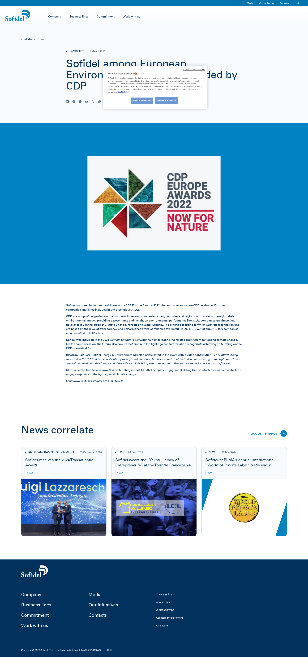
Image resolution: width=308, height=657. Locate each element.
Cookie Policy (164, 601)
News (41, 39)
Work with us (131, 16)
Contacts (284, 3)
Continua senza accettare (194, 70)
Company (54, 16)
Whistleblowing (165, 609)
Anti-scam (162, 625)
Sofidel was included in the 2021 (102, 340)
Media (250, 3)
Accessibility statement (169, 617)
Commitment (105, 16)
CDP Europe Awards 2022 (143, 305)
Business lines (79, 16)
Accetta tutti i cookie (166, 100)
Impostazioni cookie (142, 100)
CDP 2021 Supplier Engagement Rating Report (170, 370)
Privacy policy (164, 594)
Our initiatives (266, 3)
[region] (155, 87)
